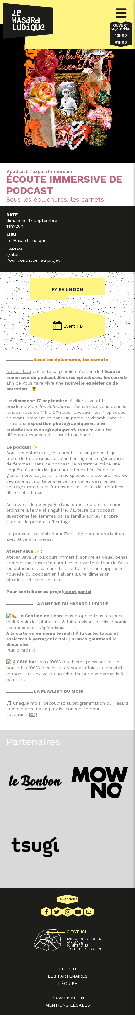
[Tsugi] (35, 847)
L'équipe (67, 983)
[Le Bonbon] (35, 783)
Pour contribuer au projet (34, 260)
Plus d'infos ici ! (23, 650)
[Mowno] (100, 783)
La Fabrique (67, 899)
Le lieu (67, 968)
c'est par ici (77, 591)
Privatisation (67, 997)
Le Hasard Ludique (28, 21)
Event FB (73, 326)
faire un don (67, 289)
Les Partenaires (68, 976)
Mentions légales (67, 1004)
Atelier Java (18, 371)
